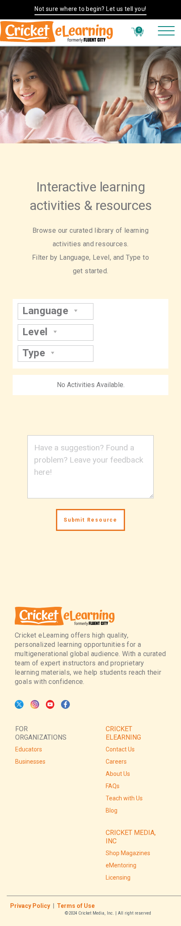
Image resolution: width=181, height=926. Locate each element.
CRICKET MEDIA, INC (131, 837)
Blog (111, 810)
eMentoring (121, 865)
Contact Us (120, 749)
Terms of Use (76, 905)
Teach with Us (124, 798)
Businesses (30, 761)
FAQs (113, 786)
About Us (118, 773)
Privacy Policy (30, 905)
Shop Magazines (128, 853)
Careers (116, 761)
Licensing (118, 877)
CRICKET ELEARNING (123, 733)
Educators (28, 749)
